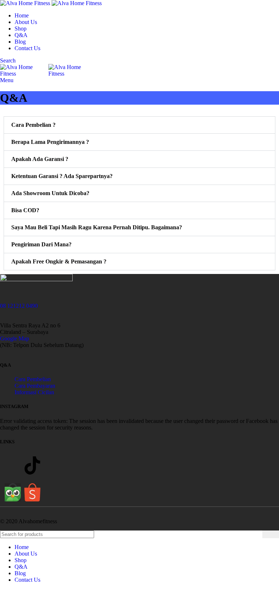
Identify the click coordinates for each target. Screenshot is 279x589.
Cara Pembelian (33, 379)
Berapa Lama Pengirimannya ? (50, 142)
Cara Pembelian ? (33, 125)
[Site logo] (26, 3)
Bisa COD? (25, 210)
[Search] (270, 534)
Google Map (14, 338)
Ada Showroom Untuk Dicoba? (50, 193)
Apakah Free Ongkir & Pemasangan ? (58, 261)
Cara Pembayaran (35, 386)
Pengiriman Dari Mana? (41, 244)
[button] (139, 125)
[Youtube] (52, 465)
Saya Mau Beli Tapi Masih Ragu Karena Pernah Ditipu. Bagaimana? (96, 227)
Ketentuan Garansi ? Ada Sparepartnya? (62, 176)
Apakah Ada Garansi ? (39, 159)
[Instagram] (13, 465)
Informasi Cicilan (34, 392)
